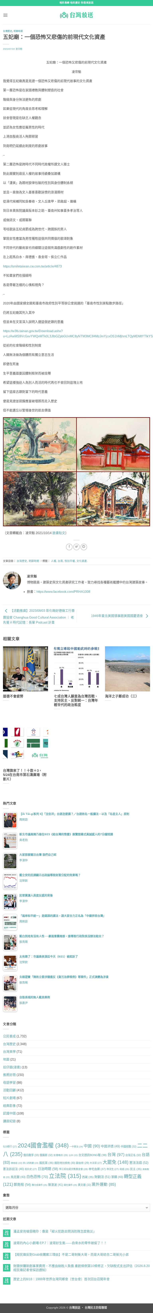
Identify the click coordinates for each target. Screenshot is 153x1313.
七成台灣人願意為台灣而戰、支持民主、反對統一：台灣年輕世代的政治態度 (76, 700)
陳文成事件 (39, 1185)
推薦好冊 (9, 1075)
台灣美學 (9, 1051)
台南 (60, 560)
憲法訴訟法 (13, 1169)
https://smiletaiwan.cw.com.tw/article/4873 (32, 266)
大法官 (96, 1163)
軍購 (117, 1177)
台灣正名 (133, 1155)
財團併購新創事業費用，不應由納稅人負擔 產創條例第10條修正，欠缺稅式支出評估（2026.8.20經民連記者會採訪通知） (81, 1267)
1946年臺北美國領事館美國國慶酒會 (117, 616)
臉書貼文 (58, 533)
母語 (124, 1169)
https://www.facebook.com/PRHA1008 (63, 591)
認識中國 (9, 1113)
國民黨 (46, 1162)
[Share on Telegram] (83, 547)
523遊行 (10, 1146)
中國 (92, 1146)
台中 (73, 1155)
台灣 (116, 1154)
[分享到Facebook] (69, 547)
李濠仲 (23, 860)
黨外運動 (104, 1184)
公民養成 (9, 1036)
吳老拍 (23, 839)
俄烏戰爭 (31, 1155)
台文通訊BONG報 (92, 1155)
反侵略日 (60, 1155)
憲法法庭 (138, 1162)
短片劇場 (9, 1098)
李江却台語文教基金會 (73, 1169)
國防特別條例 (64, 1162)
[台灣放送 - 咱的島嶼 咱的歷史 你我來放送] (76, 15)
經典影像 (9, 1105)
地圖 (6, 1059)
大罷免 (115, 1162)
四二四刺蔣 (30, 1163)
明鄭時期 (18, 31)
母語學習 (9, 1082)
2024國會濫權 (43, 1145)
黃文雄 (84, 1184)
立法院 (65, 1176)
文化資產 (81, 560)
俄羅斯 (46, 1155)
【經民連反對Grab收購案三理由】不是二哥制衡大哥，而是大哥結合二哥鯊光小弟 (71, 1254)
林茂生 (113, 1169)
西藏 (88, 1177)
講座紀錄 (9, 1121)
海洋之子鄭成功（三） (122, 696)
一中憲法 (76, 1146)
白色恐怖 (37, 1177)
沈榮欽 (23, 880)
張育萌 (23, 941)
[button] (5, 15)
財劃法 (102, 1177)
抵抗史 (31, 1169)
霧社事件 (70, 1185)
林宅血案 (97, 1169)
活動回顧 (9, 1090)
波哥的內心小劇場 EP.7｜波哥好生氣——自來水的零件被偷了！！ (60, 1243)
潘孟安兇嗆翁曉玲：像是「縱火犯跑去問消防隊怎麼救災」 (54, 1231)
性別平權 (70, 560)
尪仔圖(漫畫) (12, 1067)
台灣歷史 (7, 31)
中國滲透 (110, 1146)
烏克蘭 (18, 1177)
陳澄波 (55, 1184)
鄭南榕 (22, 1185)
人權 (53, 560)
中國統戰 (128, 1146)
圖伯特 (82, 1163)
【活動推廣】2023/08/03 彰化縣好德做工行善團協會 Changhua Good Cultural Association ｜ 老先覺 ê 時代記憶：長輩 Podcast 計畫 (39, 616)
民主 (136, 1169)
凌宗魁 (19, 49)
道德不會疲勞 (13, 696)
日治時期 (48, 1169)
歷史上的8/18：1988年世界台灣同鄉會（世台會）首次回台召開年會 (61, 1279)
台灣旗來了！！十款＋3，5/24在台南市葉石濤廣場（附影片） (25, 775)
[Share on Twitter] (76, 547)
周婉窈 (23, 819)
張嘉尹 (23, 1002)
